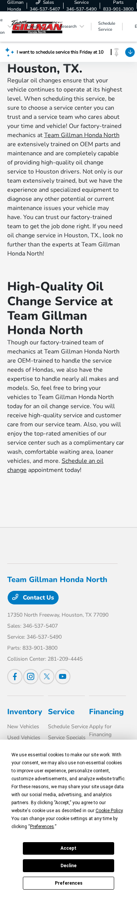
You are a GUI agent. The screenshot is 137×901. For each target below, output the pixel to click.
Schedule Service (68, 726)
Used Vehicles (23, 737)
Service (61, 712)
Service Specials (67, 737)
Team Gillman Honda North (81, 135)
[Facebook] (14, 676)
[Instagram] (30, 676)
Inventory (24, 712)
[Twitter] (46, 676)
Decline (68, 865)
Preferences (69, 883)
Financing (106, 712)
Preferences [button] (42, 826)
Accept (68, 848)
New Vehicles (23, 726)
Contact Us (37, 597)
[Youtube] (62, 676)
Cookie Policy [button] (109, 810)
